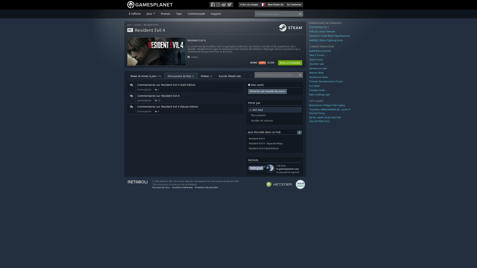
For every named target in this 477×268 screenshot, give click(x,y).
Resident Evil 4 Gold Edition (264, 148)
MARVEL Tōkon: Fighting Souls (326, 40)
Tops (179, 13)
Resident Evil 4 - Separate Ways (266, 143)
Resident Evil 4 (151, 24)
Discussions (258, 115)
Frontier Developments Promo (326, 81)
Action (137, 24)
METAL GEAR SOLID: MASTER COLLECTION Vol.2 (325, 119)
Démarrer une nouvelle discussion (267, 91)
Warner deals (316, 72)
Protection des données (206, 187)
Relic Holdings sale (319, 94)
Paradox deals (317, 90)
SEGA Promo (316, 59)
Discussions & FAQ (181, 76)
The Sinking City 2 (319, 27)
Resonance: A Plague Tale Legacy (327, 105)
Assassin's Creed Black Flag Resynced (329, 35)
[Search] (300, 14)
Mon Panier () (275, 4)
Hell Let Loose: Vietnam (322, 31)
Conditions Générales (182, 187)
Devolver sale (316, 64)
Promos (165, 13)
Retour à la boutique (290, 62)
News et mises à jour (145, 76)
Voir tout (257, 109)
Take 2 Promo (316, 55)
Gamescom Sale (318, 68)
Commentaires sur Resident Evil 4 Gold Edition (166, 85)
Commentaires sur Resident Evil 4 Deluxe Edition (167, 106)
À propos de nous (161, 187)
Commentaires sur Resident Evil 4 (158, 96)
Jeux (129, 24)
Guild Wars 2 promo (320, 50)
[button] (262, 4)
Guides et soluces (262, 120)
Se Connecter (294, 4)
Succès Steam (230, 76)
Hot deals (314, 85)
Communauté (196, 13)
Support (216, 13)
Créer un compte (249, 4)
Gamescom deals (318, 77)
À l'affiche (135, 13)
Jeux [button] (150, 13)
